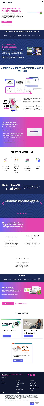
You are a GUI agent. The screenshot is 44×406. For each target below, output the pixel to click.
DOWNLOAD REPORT (7, 336)
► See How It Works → (7, 25)
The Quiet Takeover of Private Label (9, 330)
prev (3, 203)
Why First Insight (33, 382)
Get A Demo (6, 21)
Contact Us (4, 383)
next (40, 203)
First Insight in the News (34, 387)
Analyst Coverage (33, 388)
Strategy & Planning (19, 382)
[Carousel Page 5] (23, 213)
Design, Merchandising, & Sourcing (20, 384)
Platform (3, 382)
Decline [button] (37, 403)
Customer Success (33, 383)
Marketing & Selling (19, 389)
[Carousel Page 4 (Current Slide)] (22, 213)
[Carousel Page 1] (17, 213)
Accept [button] (32, 403)
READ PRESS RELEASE (28, 336)
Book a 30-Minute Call (22, 303)
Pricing (17, 386)
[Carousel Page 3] (20, 213)
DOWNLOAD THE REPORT (18, 360)
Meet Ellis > (8, 303)
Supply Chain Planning (20, 388)
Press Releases (33, 385)
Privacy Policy (4, 377)
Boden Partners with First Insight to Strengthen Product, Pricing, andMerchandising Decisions (31, 332)
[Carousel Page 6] (25, 213)
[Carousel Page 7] (26, 213)
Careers (31, 390)
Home (3, 380)
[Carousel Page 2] (18, 213)
